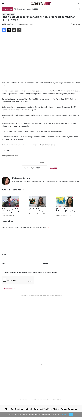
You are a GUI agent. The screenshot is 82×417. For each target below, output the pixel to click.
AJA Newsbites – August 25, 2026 (26, 9)
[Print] (19, 30)
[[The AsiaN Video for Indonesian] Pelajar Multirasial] (41, 201)
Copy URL (53, 168)
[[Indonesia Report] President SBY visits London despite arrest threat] (14, 201)
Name (4, 254)
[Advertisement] (41, 312)
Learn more (63, 414)
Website (45, 263)
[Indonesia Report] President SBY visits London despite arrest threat (13, 211)
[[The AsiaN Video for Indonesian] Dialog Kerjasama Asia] (68, 201)
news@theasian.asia (10, 156)
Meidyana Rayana (9, 24)
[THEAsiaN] (41, 3)
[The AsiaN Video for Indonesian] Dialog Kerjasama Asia (68, 211)
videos (41, 162)
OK (71, 414)
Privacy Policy (60, 409)
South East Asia (8, 14)
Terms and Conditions (43, 409)
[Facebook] (4, 30)
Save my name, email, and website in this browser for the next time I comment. (30, 272)
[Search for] (79, 4)
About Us (9, 409)
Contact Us (72, 409)
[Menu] (3, 4)
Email (4, 263)
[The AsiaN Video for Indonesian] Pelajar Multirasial (41, 210)
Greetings (19, 409)
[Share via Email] (14, 30)
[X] (9, 30)
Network (28, 409)
